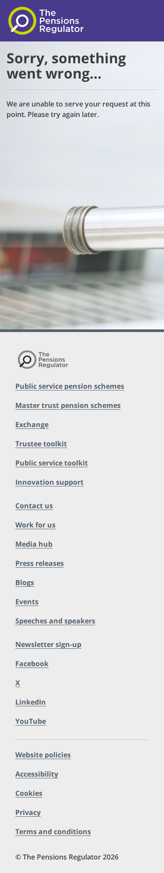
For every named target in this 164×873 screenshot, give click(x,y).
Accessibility (36, 774)
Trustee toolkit (41, 443)
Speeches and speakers (55, 621)
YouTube (30, 721)
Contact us (34, 505)
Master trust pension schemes (68, 405)
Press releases (39, 563)
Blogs (24, 582)
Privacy (28, 812)
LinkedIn (30, 702)
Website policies (43, 755)
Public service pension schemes (69, 386)
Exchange (32, 424)
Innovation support (49, 482)
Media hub (33, 544)
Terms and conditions (53, 831)
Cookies (28, 793)
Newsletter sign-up (48, 644)
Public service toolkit (51, 463)
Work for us (35, 525)
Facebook (32, 663)
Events (26, 601)
